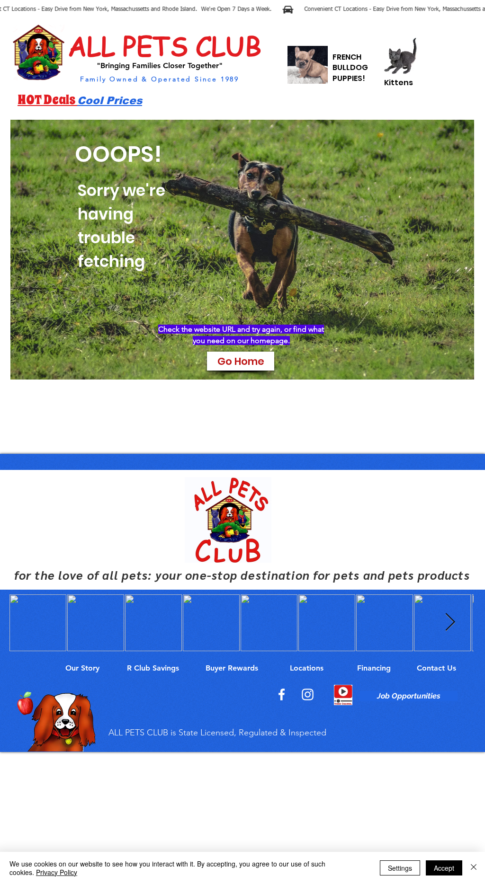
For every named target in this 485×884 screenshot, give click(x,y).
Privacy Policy (56, 872)
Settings (400, 868)
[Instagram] (307, 694)
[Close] (473, 867)
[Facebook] (281, 694)
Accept (444, 868)
